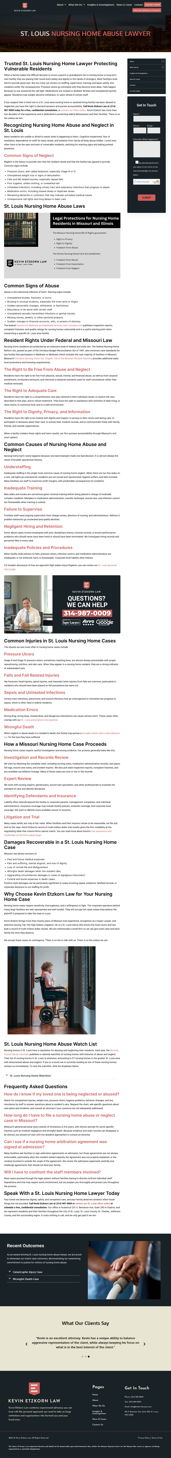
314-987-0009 (152, 4)
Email (150, 125)
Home (95, 1395)
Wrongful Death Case (26, 1279)
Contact (138, 4)
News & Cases (124, 4)
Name (137, 114)
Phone (137, 125)
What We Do (75, 4)
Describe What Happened (146, 139)
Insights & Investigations (100, 4)
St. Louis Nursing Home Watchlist (30, 1075)
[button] (60, 1075)
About (60, 4)
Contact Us (97, 1425)
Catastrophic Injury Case (27, 1272)
